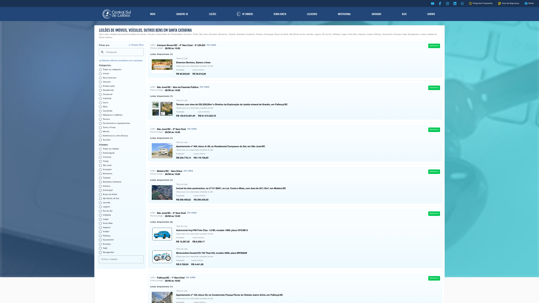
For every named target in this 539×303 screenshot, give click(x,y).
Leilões (212, 14)
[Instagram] (447, 3)
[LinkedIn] (455, 3)
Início (152, 14)
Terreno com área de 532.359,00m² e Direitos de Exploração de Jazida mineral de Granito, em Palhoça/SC (232, 104)
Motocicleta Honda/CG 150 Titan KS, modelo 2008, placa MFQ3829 (211, 253)
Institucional (344, 14)
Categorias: (105, 65)
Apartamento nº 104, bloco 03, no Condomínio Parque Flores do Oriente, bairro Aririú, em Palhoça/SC (229, 294)
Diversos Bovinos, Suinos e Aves (193, 62)
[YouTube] (432, 3)
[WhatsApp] (462, 3)
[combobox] (121, 259)
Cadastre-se (182, 14)
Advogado (376, 14)
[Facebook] (440, 3)
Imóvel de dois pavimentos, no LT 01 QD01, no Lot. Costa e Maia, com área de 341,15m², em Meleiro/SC (231, 188)
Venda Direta (280, 14)
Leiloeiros (312, 14)
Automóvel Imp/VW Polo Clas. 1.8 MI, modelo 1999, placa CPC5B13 (212, 230)
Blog (404, 14)
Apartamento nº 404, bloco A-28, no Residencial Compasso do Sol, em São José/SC (220, 146)
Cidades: (103, 144)
